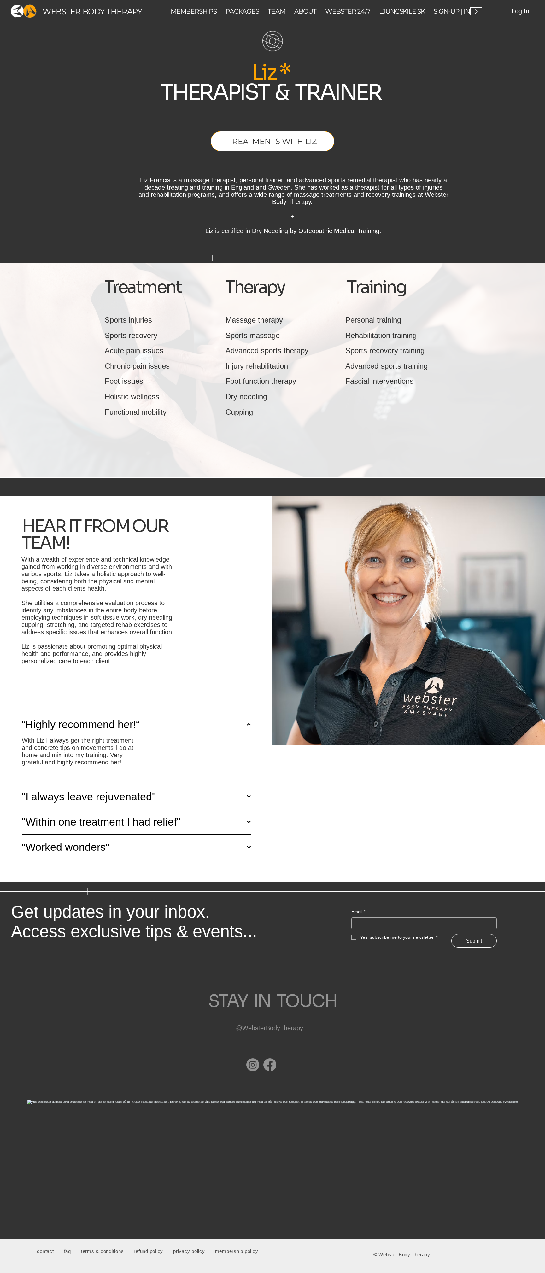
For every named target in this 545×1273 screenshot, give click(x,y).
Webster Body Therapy (92, 11)
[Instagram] (252, 1064)
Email (358, 911)
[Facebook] (269, 1064)
